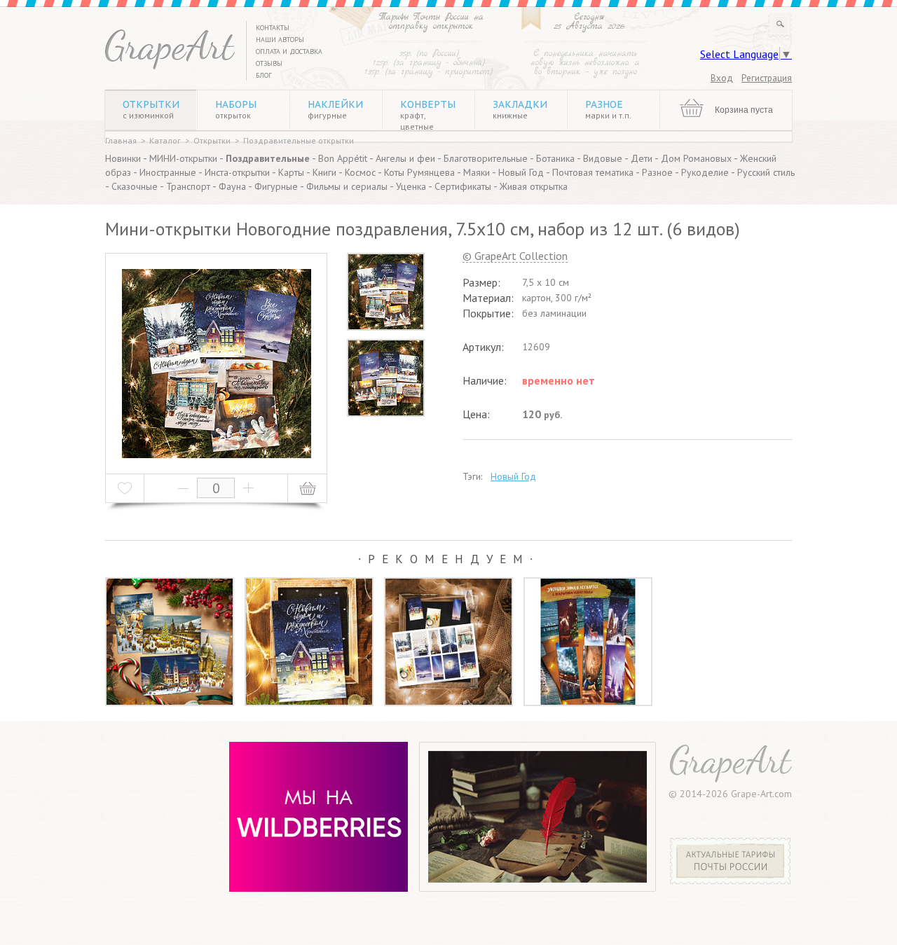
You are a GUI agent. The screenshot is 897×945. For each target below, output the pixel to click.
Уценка (411, 186)
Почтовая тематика (593, 172)
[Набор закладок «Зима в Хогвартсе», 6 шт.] (587, 641)
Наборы (235, 109)
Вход (722, 78)
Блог (264, 75)
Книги (324, 172)
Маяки (476, 172)
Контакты (272, 27)
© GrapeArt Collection (515, 256)
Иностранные (167, 172)
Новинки (123, 158)
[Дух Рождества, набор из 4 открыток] (169, 641)
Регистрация (766, 78)
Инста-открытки (237, 172)
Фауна (232, 186)
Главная (121, 140)
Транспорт (188, 186)
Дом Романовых (696, 158)
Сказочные (134, 186)
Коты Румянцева (419, 172)
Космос (360, 172)
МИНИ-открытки (183, 158)
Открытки (151, 109)
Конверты (428, 115)
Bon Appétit (342, 158)
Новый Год (521, 172)
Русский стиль (766, 172)
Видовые (602, 158)
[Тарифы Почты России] (730, 880)
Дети (641, 158)
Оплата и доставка (289, 51)
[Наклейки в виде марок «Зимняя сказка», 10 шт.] (448, 641)
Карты (291, 172)
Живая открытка (534, 186)
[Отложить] (125, 488)
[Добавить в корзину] (307, 488)
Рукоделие (705, 172)
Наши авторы (280, 39)
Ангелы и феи (405, 158)
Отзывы (269, 63)
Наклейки (335, 109)
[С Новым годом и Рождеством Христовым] (309, 641)
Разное (608, 109)
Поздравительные (268, 158)
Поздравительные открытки (298, 140)
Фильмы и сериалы (347, 186)
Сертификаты (462, 186)
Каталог (165, 140)
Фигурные (276, 186)
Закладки (520, 109)
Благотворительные (486, 158)
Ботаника (555, 158)
